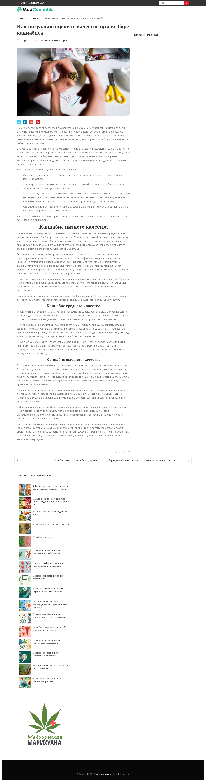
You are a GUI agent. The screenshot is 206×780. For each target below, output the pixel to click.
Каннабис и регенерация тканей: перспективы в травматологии (48, 590)
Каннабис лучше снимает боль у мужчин (75, 460)
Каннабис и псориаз (42, 537)
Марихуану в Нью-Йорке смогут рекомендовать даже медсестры (144, 460)
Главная (21, 18)
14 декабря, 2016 (29, 40)
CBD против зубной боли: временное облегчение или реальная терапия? (51, 487)
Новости (34, 18)
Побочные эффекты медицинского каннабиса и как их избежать (49, 564)
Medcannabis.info (102, 774)
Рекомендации (61, 40)
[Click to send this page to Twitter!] (19, 122)
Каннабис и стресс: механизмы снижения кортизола (47, 680)
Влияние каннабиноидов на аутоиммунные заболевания (46, 551)
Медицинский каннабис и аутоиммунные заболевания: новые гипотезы (50, 604)
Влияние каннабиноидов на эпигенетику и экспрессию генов (49, 616)
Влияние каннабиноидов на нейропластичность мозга (46, 641)
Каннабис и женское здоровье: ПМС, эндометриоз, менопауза (50, 628)
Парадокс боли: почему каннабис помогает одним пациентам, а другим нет (51, 501)
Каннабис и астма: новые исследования (51, 524)
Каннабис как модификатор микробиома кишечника (46, 654)
